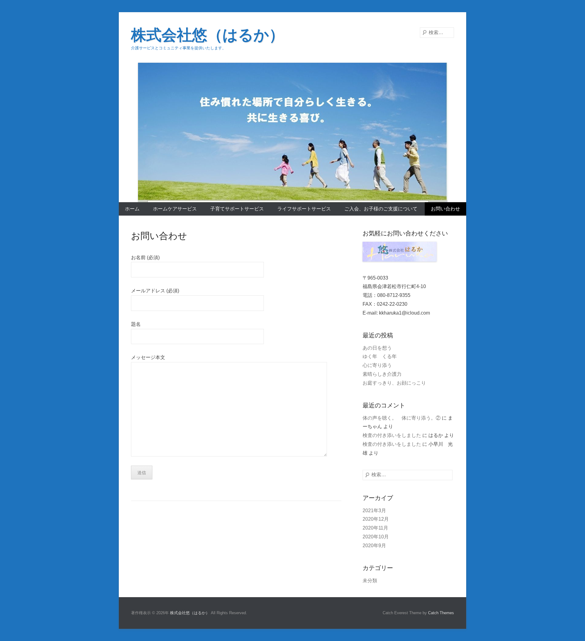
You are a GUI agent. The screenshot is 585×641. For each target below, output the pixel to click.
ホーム (132, 208)
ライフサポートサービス (304, 208)
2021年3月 (374, 510)
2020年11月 (375, 527)
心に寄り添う (377, 365)
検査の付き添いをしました (392, 435)
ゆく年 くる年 (380, 356)
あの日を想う (377, 347)
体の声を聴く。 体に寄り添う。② (402, 418)
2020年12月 (376, 519)
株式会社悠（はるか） (207, 35)
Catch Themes (441, 613)
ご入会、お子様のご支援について (380, 208)
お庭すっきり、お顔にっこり (394, 383)
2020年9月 (374, 545)
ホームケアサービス (175, 208)
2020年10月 (376, 536)
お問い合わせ (445, 208)
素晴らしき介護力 (382, 374)
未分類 (370, 580)
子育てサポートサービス (237, 208)
